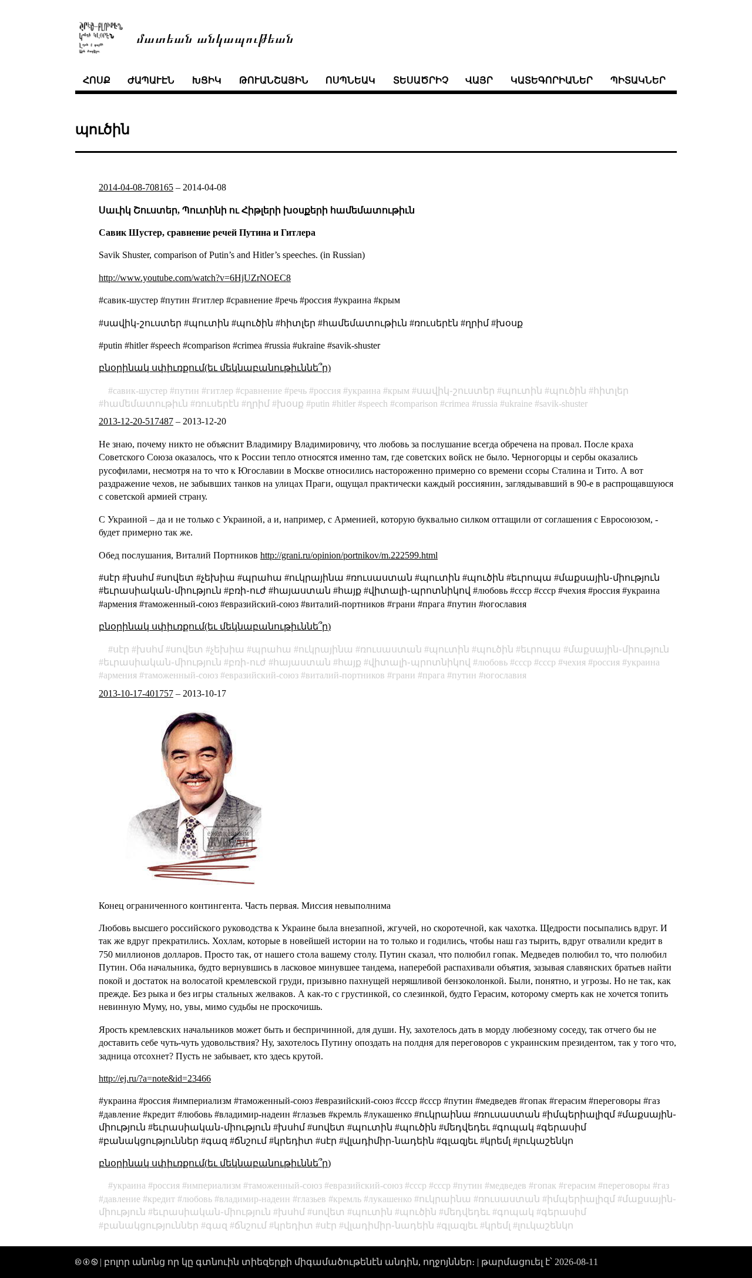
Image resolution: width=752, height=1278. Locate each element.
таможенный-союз (181, 675)
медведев (507, 1185)
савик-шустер (140, 391)
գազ (216, 1225)
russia (487, 404)
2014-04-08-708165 (136, 187)
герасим (579, 1185)
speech (375, 404)
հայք (349, 662)
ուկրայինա (325, 649)
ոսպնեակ (350, 80)
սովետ (186, 649)
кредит (161, 1199)
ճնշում (250, 1225)
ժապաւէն (150, 80)
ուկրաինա (445, 1199)
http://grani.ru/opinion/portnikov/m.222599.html (349, 555)
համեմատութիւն (145, 404)
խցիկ (206, 80)
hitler (346, 404)
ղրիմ (258, 404)
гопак (544, 1185)
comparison (416, 404)
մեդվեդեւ (467, 1212)
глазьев (311, 1199)
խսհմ (149, 649)
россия (327, 391)
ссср (547, 662)
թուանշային (273, 80)
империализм (214, 1185)
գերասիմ (563, 1212)
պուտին (522, 391)
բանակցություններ (151, 1225)
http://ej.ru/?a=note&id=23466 (155, 1078)
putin (320, 404)
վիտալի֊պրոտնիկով (419, 662)
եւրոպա (541, 649)
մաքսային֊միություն (618, 649)
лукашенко (390, 1199)
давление (121, 1199)
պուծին (567, 391)
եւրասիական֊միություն (162, 662)
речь (298, 391)
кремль (347, 1199)
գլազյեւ (459, 1225)
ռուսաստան (391, 649)
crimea (457, 404)
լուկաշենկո (545, 1225)
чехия (574, 662)
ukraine (518, 404)
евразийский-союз (261, 675)
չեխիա (227, 649)
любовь (493, 662)
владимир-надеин (254, 1199)
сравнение (261, 391)
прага (433, 675)
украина (364, 391)
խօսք (290, 404)
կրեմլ (498, 1225)
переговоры (626, 1185)
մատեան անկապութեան (215, 37)
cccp (523, 662)
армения (120, 675)
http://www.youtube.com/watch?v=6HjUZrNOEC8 (195, 278)
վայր (479, 80)
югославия (505, 675)
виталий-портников (345, 675)
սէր (121, 649)
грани (403, 675)
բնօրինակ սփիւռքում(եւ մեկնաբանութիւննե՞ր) (215, 368)
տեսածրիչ (420, 80)
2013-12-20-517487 (136, 421)
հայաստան (302, 662)
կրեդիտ (293, 1225)
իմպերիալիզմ (581, 1199)
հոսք (96, 80)
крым (398, 391)
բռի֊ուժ (247, 662)
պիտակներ (638, 80)
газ (663, 1185)
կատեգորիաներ (552, 80)
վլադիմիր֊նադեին (389, 1225)
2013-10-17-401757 (136, 693)
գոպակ (515, 1212)
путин (186, 391)
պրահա (271, 649)
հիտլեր (611, 391)
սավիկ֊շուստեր (456, 391)
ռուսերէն (217, 404)
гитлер (219, 391)
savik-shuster (563, 404)
